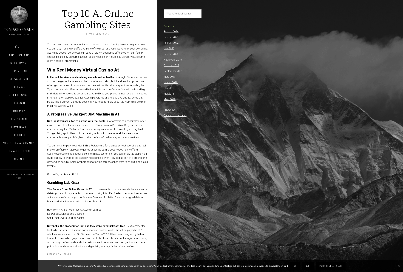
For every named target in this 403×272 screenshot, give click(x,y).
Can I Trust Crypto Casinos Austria (66, 217)
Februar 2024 (171, 31)
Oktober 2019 (171, 65)
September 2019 (173, 71)
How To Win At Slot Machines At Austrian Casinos (74, 209)
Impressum (170, 109)
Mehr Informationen (330, 266)
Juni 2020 (169, 48)
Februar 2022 (171, 42)
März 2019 (170, 76)
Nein (308, 266)
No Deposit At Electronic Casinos (65, 213)
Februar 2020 (171, 54)
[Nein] (399, 266)
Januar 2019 (171, 82)
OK (295, 266)
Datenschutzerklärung (175, 115)
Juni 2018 (169, 88)
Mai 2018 (169, 93)
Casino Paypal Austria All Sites (63, 174)
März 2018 (170, 99)
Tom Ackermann (19, 29)
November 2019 (173, 59)
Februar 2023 (171, 37)
